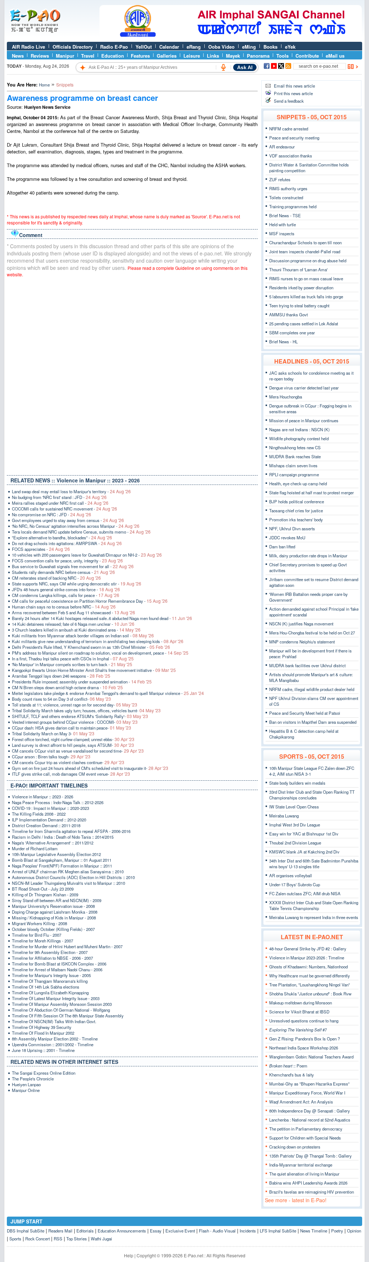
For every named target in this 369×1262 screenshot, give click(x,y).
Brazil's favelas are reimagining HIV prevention (311, 1192)
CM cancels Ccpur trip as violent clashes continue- (68, 762)
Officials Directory (73, 46)
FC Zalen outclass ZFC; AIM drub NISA (305, 893)
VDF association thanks (290, 156)
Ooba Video (221, 46)
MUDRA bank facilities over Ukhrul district (307, 665)
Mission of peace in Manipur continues (303, 420)
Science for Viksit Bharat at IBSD (299, 1011)
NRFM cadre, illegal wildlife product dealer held (311, 689)
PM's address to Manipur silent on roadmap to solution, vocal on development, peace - (100, 653)
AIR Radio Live (28, 46)
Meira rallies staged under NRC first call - (60, 503)
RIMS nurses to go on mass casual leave (306, 278)
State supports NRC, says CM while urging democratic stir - (76, 584)
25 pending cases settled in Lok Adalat (303, 323)
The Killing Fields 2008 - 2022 (39, 814)
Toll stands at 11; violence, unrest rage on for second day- (74, 705)
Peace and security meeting (294, 138)
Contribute (307, 55)
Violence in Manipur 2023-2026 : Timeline (306, 957)
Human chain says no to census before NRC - (64, 607)
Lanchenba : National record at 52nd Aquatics (309, 1120)
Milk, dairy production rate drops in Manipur (308, 555)
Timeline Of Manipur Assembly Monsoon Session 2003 (62, 1004)
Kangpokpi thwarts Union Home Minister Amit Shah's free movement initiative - (94, 670)
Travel (87, 55)
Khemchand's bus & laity (291, 1075)
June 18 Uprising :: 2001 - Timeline (43, 1050)
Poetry (337, 1231)
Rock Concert (37, 1238)
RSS (58, 1238)
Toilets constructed (286, 197)
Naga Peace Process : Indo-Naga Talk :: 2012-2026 (57, 802)
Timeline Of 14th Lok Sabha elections (45, 987)
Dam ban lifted (282, 546)
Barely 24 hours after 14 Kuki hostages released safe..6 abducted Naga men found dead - (102, 618)
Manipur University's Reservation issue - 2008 (53, 906)
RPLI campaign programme (294, 474)
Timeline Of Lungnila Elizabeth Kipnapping (50, 992)
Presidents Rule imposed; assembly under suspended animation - (82, 681)
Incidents (248, 1231)
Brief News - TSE (285, 215)
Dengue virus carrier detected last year (304, 388)
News (18, 55)
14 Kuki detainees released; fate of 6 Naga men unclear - (73, 624)
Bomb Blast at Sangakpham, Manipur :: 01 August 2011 (61, 860)
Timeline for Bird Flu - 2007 (36, 935)
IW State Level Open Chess (294, 807)
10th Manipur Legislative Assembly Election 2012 (56, 854)
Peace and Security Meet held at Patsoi (304, 713)
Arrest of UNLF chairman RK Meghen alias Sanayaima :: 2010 (68, 871)
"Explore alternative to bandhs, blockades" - (62, 537)
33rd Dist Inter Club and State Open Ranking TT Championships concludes (312, 795)
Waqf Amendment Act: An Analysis (301, 1102)
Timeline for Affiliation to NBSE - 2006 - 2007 (52, 958)
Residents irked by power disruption (301, 287)
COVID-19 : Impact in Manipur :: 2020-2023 (50, 808)
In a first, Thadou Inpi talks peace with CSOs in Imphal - (73, 658)
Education (112, 55)
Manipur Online (26, 1090)
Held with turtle (282, 224)
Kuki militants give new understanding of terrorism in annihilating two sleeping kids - (97, 641)
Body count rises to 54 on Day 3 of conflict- (61, 699)
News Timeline (313, 1231)
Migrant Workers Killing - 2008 (39, 923)
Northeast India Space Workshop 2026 (303, 1048)
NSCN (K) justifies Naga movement (301, 623)
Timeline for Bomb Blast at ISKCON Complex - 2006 (59, 964)
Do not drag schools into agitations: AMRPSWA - (67, 543)
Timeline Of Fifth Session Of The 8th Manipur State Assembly (68, 1015)
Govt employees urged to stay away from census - (68, 520)
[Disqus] (132, 375)
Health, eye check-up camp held (298, 483)
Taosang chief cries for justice (296, 510)
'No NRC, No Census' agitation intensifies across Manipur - (75, 526)
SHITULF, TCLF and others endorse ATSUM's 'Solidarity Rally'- (80, 716)
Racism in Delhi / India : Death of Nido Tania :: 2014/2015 (63, 837)
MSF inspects (281, 233)
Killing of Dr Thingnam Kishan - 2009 (45, 894)
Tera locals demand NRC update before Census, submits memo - (81, 532)
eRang (194, 46)
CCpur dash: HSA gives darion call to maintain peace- (71, 728)
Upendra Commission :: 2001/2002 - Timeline (52, 1044)
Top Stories (76, 1238)
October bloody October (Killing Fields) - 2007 (53, 929)
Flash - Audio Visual (217, 1231)
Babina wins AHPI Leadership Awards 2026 (308, 1183)
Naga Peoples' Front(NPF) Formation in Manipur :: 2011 (62, 866)
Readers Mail (60, 1231)
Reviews (40, 55)
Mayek (233, 55)
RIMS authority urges (288, 188)
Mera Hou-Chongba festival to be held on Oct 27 (312, 633)
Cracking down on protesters (294, 1147)
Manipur (65, 55)
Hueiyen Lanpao (26, 1084)
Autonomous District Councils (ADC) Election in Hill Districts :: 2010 (73, 877)
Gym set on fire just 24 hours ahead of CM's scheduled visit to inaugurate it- (90, 768)
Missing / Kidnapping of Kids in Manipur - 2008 (54, 917)
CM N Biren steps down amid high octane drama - (67, 687)
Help (128, 1255)
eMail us (335, 55)
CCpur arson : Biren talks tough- (51, 756)
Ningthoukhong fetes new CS (295, 447)
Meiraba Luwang (284, 816)
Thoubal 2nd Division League (295, 843)
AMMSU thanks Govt (288, 314)
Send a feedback (289, 101)
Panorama (258, 55)
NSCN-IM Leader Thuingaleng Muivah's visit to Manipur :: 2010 (68, 883)
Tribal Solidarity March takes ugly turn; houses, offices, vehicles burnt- (86, 710)
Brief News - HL (283, 341)
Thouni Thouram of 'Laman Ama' (298, 269)
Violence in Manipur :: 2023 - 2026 (42, 796)
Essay (155, 1231)
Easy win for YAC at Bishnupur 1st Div (303, 834)
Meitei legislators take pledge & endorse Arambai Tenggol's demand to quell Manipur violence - (108, 693)
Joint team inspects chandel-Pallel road (304, 251)
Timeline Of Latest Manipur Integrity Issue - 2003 (55, 998)
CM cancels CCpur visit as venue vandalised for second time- (78, 751)
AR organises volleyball (290, 875)
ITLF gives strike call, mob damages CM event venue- (71, 774)
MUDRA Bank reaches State (295, 456)
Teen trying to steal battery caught (299, 305)
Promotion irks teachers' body (296, 519)
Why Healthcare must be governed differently (309, 975)
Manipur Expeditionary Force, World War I (307, 1093)
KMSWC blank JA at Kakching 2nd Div (304, 852)
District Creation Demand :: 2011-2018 (46, 825)
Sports (15, 1238)
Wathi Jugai (101, 1238)
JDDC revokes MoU (287, 537)
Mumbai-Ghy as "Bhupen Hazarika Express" (309, 1084)
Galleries (167, 55)
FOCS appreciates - (41, 549)
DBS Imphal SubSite (25, 1231)
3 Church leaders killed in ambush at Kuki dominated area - (76, 630)
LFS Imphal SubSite (278, 1231)
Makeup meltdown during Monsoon (300, 1002)
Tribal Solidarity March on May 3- (53, 733)
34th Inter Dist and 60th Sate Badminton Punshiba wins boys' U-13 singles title (313, 863)
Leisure (191, 55)
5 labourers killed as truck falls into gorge (306, 296)
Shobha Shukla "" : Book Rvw (310, 993)
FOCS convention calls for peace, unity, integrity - (67, 560)
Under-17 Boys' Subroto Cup (294, 884)
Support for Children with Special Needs (305, 1138)
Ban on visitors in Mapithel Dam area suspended (312, 722)
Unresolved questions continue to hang (303, 1021)
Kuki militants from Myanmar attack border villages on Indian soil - (83, 635)
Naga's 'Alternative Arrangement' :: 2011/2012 (52, 843)
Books (270, 46)
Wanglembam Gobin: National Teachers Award (311, 1057)
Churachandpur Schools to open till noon (305, 242)
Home (44, 85)
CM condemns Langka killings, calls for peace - (65, 595)
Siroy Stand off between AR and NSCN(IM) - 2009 (56, 900)
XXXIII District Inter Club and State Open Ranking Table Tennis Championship (313, 905)
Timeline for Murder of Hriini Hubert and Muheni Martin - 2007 (67, 946)
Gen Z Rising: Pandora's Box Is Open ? (304, 1039)
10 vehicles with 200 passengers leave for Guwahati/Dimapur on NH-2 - (87, 555)
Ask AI (245, 67)
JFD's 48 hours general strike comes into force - (66, 589)
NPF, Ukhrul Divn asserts (292, 528)
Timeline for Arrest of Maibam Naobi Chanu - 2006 (57, 969)
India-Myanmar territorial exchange (300, 1165)
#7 (298, 1030)
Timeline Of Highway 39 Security (41, 1027)
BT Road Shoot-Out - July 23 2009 (43, 889)
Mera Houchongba (285, 397)
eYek (290, 46)
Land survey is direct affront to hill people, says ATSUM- (73, 745)
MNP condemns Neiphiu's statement (302, 642)
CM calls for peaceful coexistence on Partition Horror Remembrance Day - (90, 601)
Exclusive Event (180, 1231)
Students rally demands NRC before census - (63, 572)
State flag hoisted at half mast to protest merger (311, 492)
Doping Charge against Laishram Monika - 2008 (54, 912)
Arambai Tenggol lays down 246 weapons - (61, 676)
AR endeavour (282, 147)
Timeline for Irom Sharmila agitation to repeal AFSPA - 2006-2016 (71, 831)
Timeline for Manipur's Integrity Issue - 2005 (51, 975)
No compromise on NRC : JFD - (51, 514)
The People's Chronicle (33, 1079)
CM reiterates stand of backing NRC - (56, 578)
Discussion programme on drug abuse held (307, 260)
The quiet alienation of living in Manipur (304, 1174)
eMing (249, 46)
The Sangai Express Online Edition (43, 1073)
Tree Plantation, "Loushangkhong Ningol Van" (309, 984)
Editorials (85, 1231)
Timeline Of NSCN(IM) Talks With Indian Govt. (54, 1021)
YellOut (143, 46)
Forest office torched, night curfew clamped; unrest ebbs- (73, 739)
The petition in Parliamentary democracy (305, 1129)
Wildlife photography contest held (299, 438)
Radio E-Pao (114, 46)
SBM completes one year (292, 332)
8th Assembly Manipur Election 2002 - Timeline (55, 1039)
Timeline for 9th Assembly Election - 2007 (50, 952)
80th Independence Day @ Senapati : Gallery (309, 1111)
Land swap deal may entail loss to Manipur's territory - (71, 491)
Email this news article (294, 86)
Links (213, 55)
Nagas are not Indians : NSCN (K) (299, 429)
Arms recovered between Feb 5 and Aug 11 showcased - (73, 612)
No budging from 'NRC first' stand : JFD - (59, 497)
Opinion (354, 1231)
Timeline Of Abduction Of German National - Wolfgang (61, 1010)
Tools (282, 55)
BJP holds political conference (296, 501)
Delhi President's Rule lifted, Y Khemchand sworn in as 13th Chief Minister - (91, 647)
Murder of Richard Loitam (35, 848)
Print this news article (293, 93)
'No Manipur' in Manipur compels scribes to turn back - (72, 664)
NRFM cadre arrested (288, 128)
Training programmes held (292, 206)
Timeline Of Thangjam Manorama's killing (50, 981)
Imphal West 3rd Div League (294, 825)
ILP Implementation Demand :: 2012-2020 (49, 819)
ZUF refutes (279, 179)
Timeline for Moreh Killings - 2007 (42, 941)
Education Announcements (122, 1231)
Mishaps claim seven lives (293, 465)
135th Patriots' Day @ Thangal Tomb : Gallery (310, 1156)
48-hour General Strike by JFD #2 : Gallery (307, 948)
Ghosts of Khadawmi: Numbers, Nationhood (308, 966)
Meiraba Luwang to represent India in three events (313, 917)
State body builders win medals (297, 783)
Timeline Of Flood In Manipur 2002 (43, 1033)
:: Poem (288, 1066)
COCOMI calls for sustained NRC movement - (64, 509)
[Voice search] (223, 67)
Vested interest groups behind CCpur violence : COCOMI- (75, 722)
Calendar (169, 46)
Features (140, 55)
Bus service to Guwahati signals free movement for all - (73, 566)
